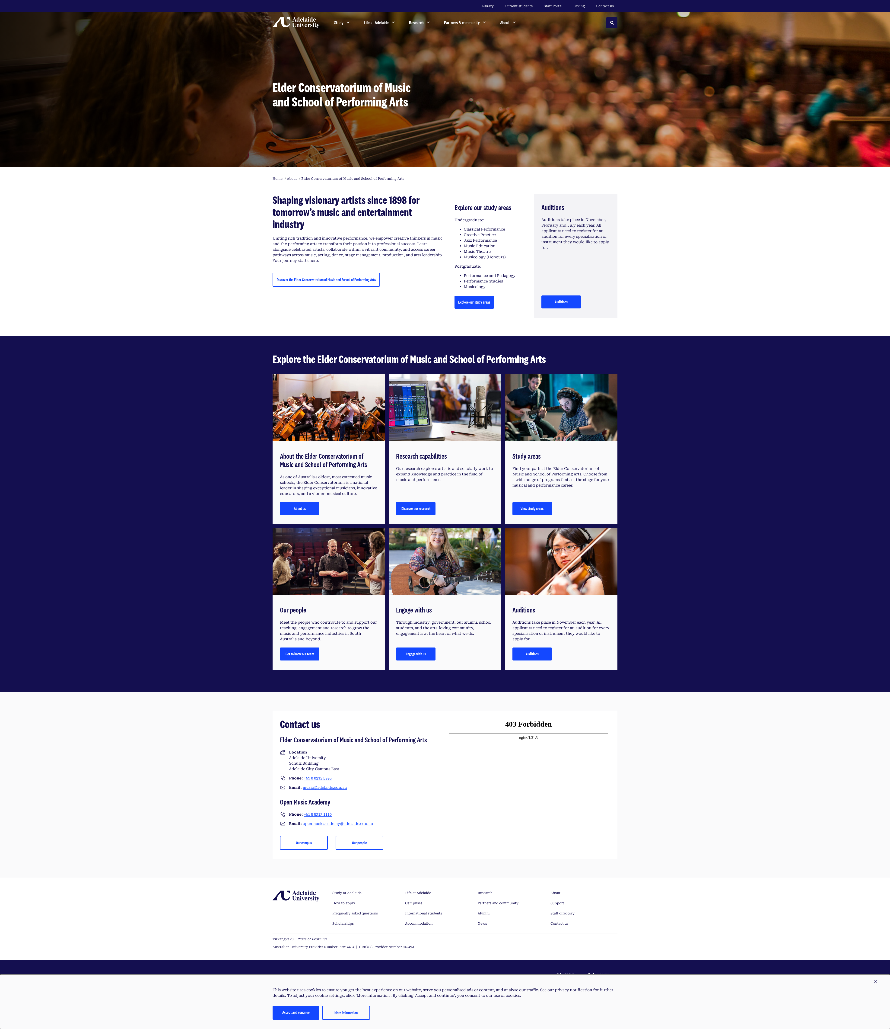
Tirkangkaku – (300, 939)
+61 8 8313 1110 (318, 814)
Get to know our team (300, 654)
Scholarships (343, 923)
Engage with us (416, 654)
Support (557, 903)
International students (423, 913)
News (482, 923)
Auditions (561, 302)
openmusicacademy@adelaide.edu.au (338, 823)
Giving (579, 6)
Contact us (605, 6)
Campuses (413, 903)
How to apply (343, 903)
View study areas (532, 508)
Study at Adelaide (347, 893)
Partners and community (498, 903)
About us (300, 508)
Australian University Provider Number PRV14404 (313, 947)
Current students (519, 6)
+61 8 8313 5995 (318, 778)
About (555, 893)
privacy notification (573, 990)
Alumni (484, 913)
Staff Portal (553, 6)
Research (485, 893)
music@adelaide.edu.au (325, 787)
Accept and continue (296, 1012)
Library (488, 6)
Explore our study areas (474, 302)
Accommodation (418, 923)
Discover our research (415, 508)
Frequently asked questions (355, 913)
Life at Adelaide (418, 893)
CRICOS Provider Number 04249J (386, 947)
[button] (875, 981)
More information (346, 1012)
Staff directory (562, 913)
